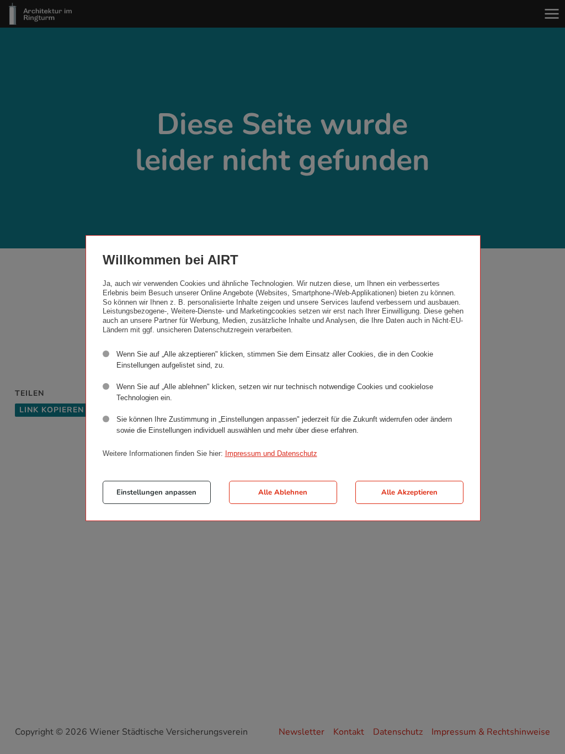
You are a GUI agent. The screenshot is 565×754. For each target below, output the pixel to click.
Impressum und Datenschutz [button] (271, 453)
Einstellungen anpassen (156, 492)
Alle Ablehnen (282, 492)
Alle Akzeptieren (409, 492)
